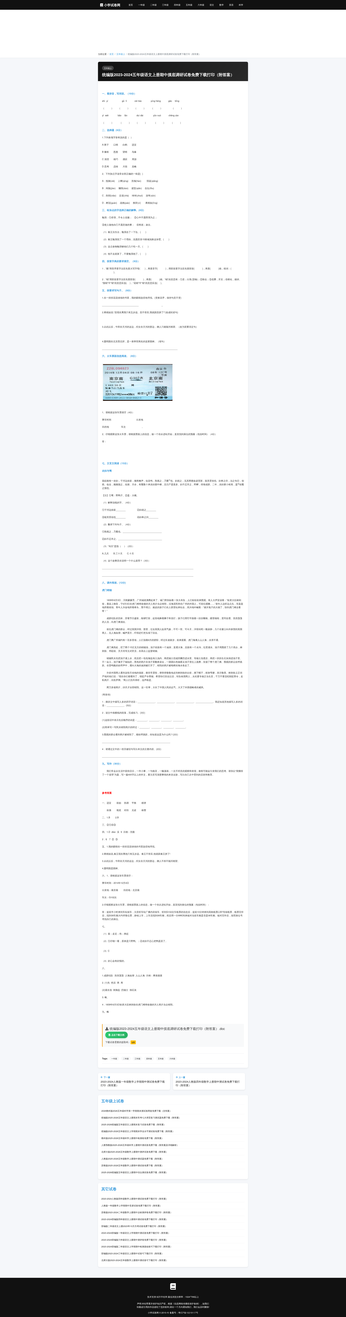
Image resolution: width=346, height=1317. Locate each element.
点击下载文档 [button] (117, 1034)
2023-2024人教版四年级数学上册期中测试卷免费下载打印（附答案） (134, 1198)
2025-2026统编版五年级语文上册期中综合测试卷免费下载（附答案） (134, 1172)
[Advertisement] (173, 32)
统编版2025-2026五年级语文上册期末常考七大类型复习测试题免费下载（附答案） (141, 1117)
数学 (221, 4)
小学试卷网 (112, 5)
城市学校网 (162, 1296)
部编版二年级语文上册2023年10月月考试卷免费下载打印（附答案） (134, 1226)
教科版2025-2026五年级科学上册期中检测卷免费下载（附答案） (132, 1138)
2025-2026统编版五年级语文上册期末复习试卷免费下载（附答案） (133, 1124)
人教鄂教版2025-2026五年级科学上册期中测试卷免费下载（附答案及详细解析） (140, 1145)
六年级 (201, 4)
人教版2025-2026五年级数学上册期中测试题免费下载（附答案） (132, 1158)
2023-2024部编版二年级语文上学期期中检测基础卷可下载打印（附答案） (136, 1246)
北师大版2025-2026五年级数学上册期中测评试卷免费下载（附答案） (134, 1151)
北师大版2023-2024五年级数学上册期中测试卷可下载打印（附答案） (134, 1260)
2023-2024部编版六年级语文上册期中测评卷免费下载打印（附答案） (134, 1239)
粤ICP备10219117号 (188, 1312)
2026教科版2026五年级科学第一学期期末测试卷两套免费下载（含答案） (136, 1110)
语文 (212, 4)
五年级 (189, 4)
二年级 (153, 4)
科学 (241, 4)
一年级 (141, 4)
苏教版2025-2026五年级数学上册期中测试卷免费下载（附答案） (132, 1165)
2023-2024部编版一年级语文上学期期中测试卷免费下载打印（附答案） (135, 1232)
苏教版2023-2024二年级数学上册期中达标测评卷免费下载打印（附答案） (136, 1212)
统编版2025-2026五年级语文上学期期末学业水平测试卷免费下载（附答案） (137, 1131)
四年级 (177, 4)
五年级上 (120, 54)
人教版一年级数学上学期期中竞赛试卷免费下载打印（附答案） (131, 1205)
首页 (131, 4)
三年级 (165, 4)
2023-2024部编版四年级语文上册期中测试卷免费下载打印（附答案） (134, 1219)
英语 (231, 4)
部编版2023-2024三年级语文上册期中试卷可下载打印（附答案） (132, 1253)
